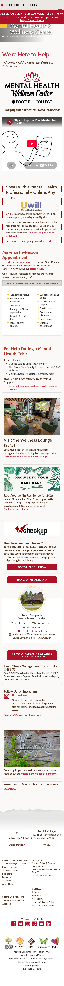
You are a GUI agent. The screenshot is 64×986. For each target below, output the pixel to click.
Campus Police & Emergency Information (45, 864)
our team (51, 773)
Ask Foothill (7, 904)
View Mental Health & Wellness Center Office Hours (32, 655)
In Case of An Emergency (32, 579)
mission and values (31, 773)
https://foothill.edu (32, 20)
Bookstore (7, 874)
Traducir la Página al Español (15, 863)
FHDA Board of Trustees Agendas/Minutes (32, 958)
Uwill (8, 213)
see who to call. (43, 241)
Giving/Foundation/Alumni (32, 961)
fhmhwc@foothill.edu (16, 509)
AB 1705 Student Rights (43, 905)
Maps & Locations (10, 867)
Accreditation (16, 844)
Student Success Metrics (13, 900)
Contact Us (37, 892)
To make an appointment (16, 261)
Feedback (36, 895)
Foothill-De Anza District (32, 955)
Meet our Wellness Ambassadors (22, 715)
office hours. (37, 268)
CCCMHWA (10, 788)
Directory (6, 877)
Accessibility (37, 899)
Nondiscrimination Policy (43, 902)
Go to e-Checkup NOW (32, 567)
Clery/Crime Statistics (42, 875)
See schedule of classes (15, 679)
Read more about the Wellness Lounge (26, 456)
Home (5, 36)
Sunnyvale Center (10, 870)
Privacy (46, 844)
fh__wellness (19, 695)
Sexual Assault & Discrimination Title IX (46, 870)
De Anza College (32, 968)
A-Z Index (6, 880)
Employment (32, 965)
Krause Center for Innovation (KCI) (32, 951)
